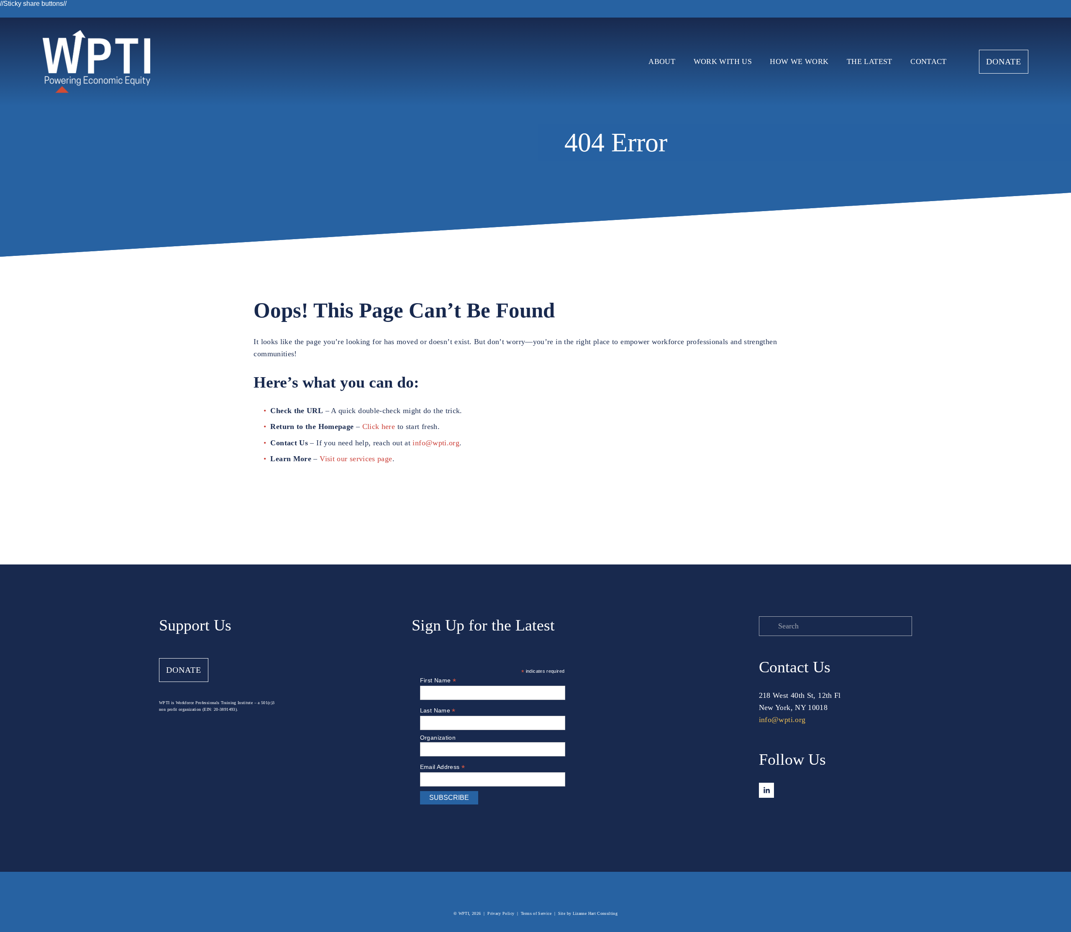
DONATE (1003, 61)
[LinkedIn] (766, 790)
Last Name (438, 711)
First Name (438, 680)
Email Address (442, 767)
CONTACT (928, 61)
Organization (438, 737)
